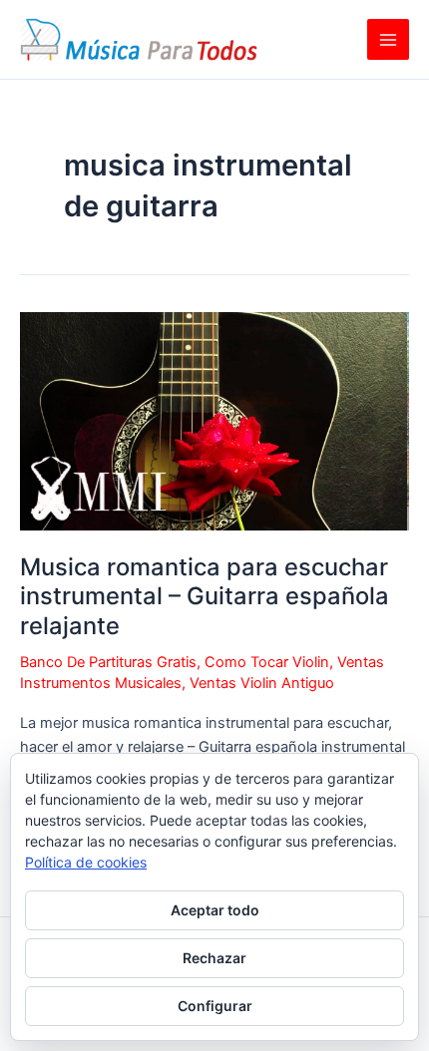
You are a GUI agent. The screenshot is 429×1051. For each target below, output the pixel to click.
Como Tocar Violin (267, 662)
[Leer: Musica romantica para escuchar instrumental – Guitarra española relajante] (214, 420)
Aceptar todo (215, 909)
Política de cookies (86, 862)
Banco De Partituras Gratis (108, 662)
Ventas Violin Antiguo (262, 683)
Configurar (215, 1005)
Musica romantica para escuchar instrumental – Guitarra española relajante (204, 595)
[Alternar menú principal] (388, 40)
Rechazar (214, 957)
